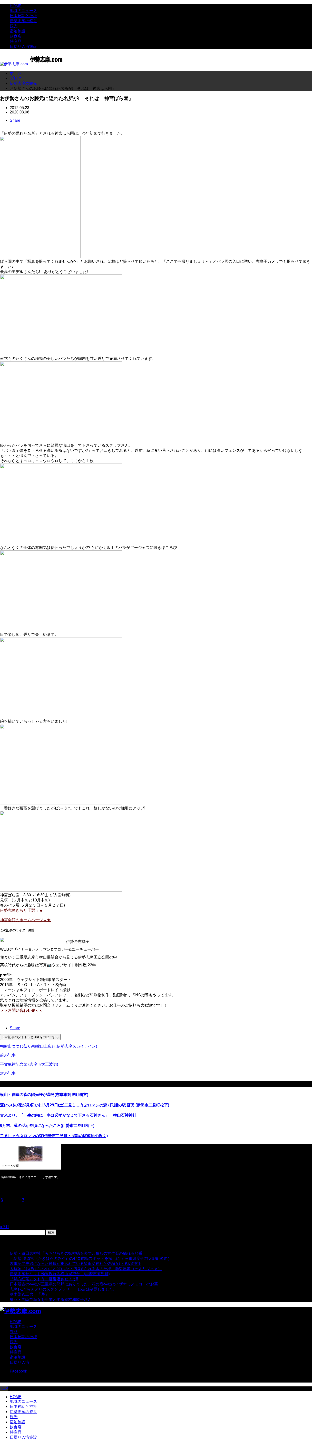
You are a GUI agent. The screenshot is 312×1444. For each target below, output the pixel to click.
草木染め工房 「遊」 (29, 1294)
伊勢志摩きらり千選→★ (21, 910)
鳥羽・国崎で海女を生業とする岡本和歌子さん (51, 1299)
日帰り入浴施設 (23, 46)
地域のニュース (23, 11)
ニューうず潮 (10, 1166)
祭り (14, 1332)
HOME (15, 6)
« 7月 (4, 1227)
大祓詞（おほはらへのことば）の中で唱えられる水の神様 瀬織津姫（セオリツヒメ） (86, 1269)
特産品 (15, 41)
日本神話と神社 (23, 16)
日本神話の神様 (23, 1337)
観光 (14, 26)
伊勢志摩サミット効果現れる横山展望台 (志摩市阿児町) (60, 1274)
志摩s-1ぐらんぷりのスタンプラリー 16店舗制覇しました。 (63, 1289)
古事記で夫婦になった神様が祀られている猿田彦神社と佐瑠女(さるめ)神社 (75, 1264)
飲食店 (15, 36)
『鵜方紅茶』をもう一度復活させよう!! (44, 1279)
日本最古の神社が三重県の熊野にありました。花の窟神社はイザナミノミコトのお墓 (84, 1284)
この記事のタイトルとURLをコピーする (30, 1037)
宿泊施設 (17, 31)
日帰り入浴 (19, 1362)
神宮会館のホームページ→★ (25, 920)
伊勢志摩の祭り (23, 21)
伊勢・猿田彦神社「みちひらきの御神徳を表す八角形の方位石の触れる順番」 (78, 1253)
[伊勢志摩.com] (32, 64)
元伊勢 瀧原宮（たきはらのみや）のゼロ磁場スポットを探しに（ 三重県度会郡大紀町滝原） (91, 1258)
